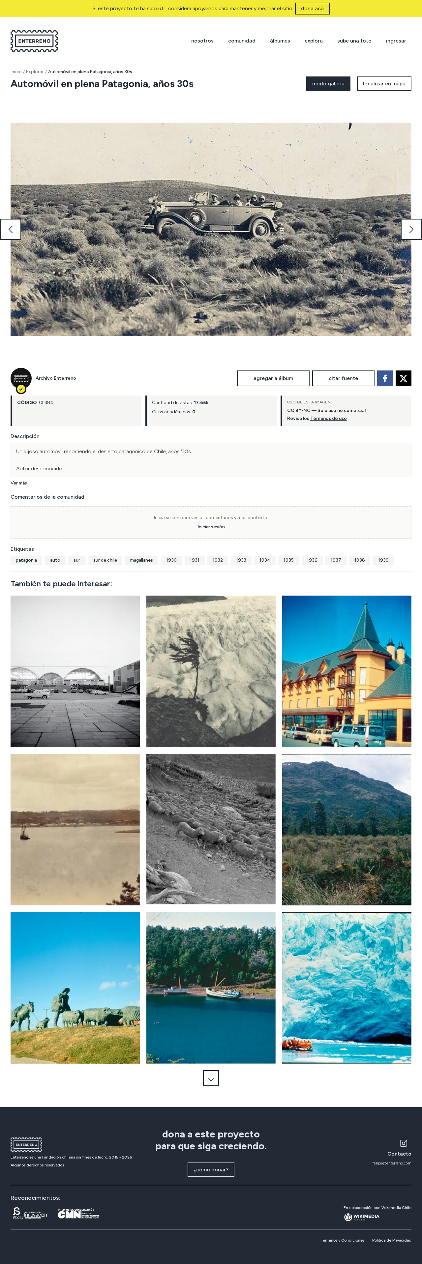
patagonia (26, 560)
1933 (241, 560)
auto (55, 560)
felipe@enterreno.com (392, 1163)
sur (77, 560)
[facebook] (385, 378)
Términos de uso (328, 418)
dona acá (312, 8)
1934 (264, 560)
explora (314, 41)
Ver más (19, 483)
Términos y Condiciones (342, 1240)
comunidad (242, 41)
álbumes (280, 41)
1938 (359, 560)
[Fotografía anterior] (10, 229)
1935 (289, 560)
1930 (171, 560)
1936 (312, 560)
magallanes (141, 560)
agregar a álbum (273, 378)
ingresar (396, 41)
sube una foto (354, 41)
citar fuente (343, 378)
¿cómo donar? (211, 1169)
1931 (194, 560)
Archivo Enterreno (56, 378)
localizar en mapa (384, 83)
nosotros (202, 41)
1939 (383, 560)
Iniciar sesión (211, 527)
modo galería (328, 83)
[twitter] (403, 378)
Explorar (35, 71)
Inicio (16, 71)
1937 (336, 560)
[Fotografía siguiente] (411, 229)
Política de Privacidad (391, 1240)
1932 (218, 560)
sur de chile (105, 560)
